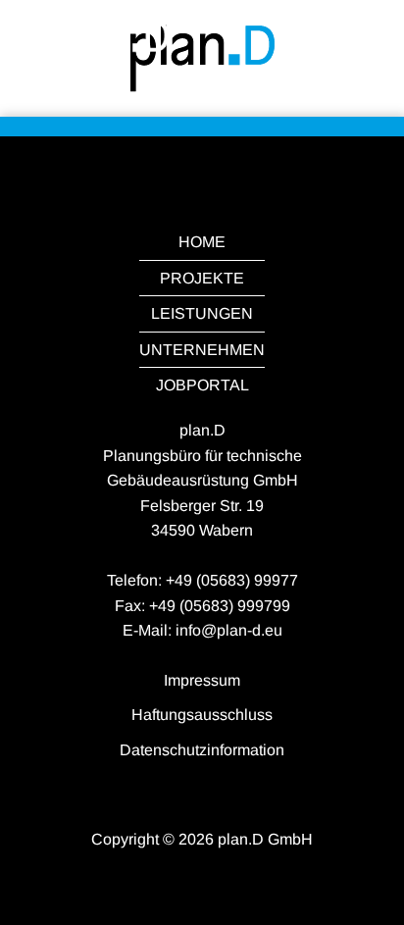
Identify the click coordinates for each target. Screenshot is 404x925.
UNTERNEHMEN (202, 349)
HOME (202, 241)
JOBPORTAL (202, 385)
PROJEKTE (202, 278)
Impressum (202, 680)
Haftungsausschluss (202, 714)
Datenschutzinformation (202, 750)
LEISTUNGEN (202, 313)
